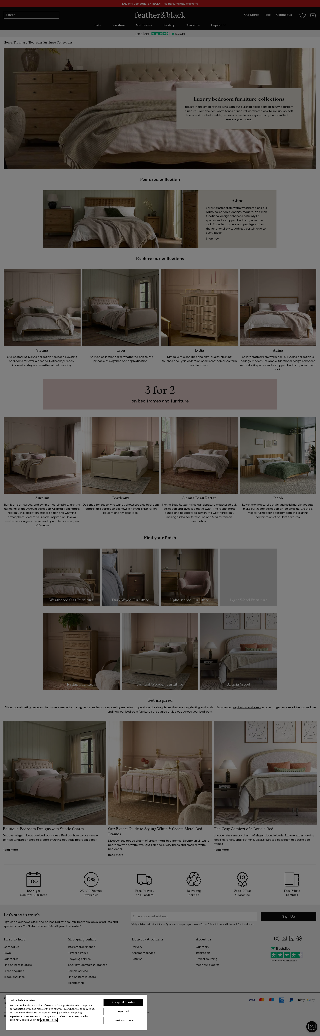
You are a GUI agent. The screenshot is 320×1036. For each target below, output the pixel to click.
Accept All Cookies (123, 1002)
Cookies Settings (123, 1020)
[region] (76, 1012)
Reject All (123, 1011)
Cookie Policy (49, 1019)
